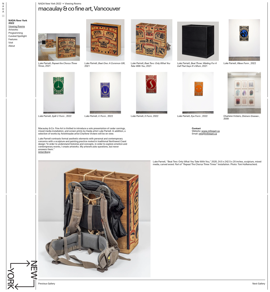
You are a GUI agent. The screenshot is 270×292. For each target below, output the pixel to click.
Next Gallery (258, 283)
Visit (10, 42)
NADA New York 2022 (17, 22)
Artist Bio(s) (44, 152)
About (11, 46)
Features (12, 39)
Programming (15, 33)
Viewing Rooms (16, 26)
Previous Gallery (46, 283)
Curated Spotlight (17, 36)
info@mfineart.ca (208, 133)
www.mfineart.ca (210, 131)
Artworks (13, 29)
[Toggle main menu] (3, 16)
